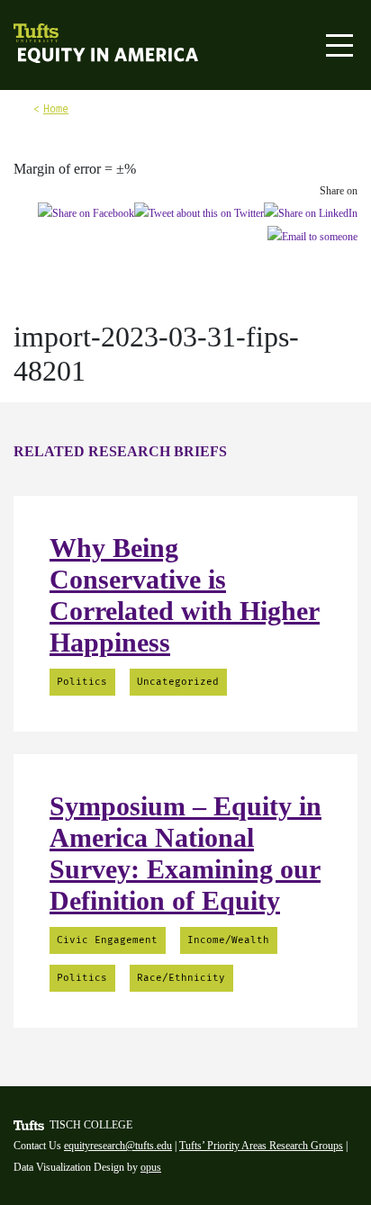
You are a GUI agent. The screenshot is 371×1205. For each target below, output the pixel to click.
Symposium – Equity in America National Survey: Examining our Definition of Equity (185, 853)
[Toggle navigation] (339, 45)
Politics (82, 682)
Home (55, 109)
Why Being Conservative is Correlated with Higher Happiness (185, 595)
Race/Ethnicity (181, 978)
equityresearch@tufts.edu (118, 1145)
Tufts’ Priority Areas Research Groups (261, 1145)
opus (150, 1167)
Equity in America (70, 56)
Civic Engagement (107, 940)
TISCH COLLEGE (91, 1125)
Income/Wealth (228, 940)
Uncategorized (178, 682)
